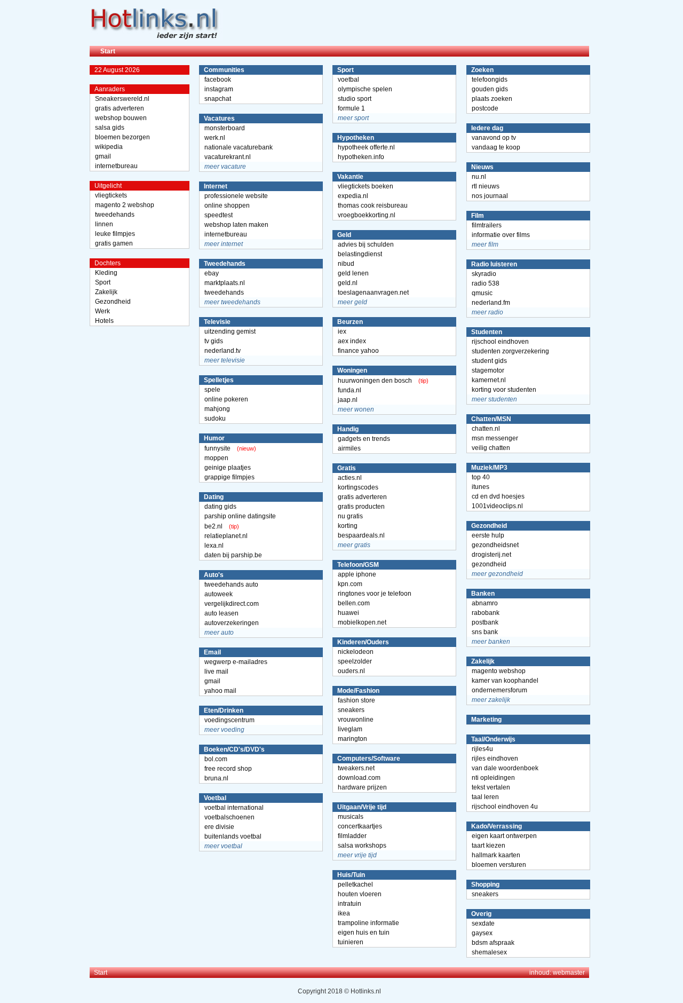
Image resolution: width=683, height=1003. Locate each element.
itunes (480, 487)
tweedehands (114, 214)
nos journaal (490, 196)
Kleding (106, 273)
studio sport (354, 98)
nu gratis (350, 516)
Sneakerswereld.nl (122, 98)
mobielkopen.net (362, 622)
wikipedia (109, 147)
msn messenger (495, 438)
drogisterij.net (491, 554)
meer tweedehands (232, 302)
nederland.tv (222, 350)
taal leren (485, 797)
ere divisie (219, 827)
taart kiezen (488, 845)
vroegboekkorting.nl (366, 215)
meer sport (353, 118)
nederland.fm (491, 302)
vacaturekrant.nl (227, 157)
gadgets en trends (364, 439)
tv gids (213, 341)
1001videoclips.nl (497, 506)
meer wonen (356, 409)
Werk (102, 311)
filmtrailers (487, 225)
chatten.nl (486, 428)
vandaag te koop (496, 147)
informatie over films (501, 235)
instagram (218, 89)
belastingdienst (360, 254)
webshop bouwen (121, 118)
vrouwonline (356, 719)
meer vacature (225, 166)
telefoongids (489, 79)
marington (352, 739)
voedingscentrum (229, 720)
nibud (346, 263)
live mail (216, 671)
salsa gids (109, 127)
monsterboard (224, 128)
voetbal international (234, 807)
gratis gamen (114, 243)
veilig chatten (491, 448)
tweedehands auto (231, 584)
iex (342, 331)
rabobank (485, 613)
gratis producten (361, 506)
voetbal (348, 79)
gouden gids (490, 89)
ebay (211, 273)
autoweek (218, 594)
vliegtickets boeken (365, 186)
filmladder (352, 836)
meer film (485, 244)
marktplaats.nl (224, 283)
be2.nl (213, 526)
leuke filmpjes (115, 234)
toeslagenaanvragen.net (373, 292)
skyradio (484, 274)
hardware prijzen (362, 787)
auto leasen (221, 613)
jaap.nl (348, 400)
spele (212, 389)
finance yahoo (358, 350)
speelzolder (355, 661)
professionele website (236, 196)
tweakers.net (356, 768)
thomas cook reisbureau (373, 205)
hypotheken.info (361, 157)
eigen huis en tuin (364, 932)
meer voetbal (223, 846)
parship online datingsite (240, 516)
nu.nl (479, 176)
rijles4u (482, 749)
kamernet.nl (489, 380)
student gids (489, 361)
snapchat (217, 98)
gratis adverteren (119, 108)
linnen (104, 224)
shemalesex (489, 952)
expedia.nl (353, 196)
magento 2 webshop (124, 205)
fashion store (356, 700)
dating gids (220, 506)
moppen (216, 458)
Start (107, 51)
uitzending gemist (230, 331)
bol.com (215, 759)
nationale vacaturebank (238, 147)
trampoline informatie (368, 923)
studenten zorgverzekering (510, 351)
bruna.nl (216, 778)
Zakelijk (106, 292)
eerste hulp (488, 535)
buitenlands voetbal (232, 836)
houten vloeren (360, 894)
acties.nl (350, 477)
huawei (348, 613)
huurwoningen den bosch (375, 380)
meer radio (487, 312)
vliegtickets (111, 195)
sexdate (483, 923)
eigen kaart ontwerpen (504, 836)
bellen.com (354, 603)
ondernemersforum (499, 690)
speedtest (218, 215)
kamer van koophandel (505, 680)
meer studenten (494, 399)
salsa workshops (362, 845)
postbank (485, 622)
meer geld (352, 302)
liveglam (350, 729)
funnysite (217, 448)
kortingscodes (358, 487)
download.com (359, 777)
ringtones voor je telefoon (374, 593)
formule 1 (351, 108)
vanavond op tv (494, 137)
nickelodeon (356, 651)
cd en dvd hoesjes (498, 496)
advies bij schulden (366, 244)
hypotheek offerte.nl (366, 147)
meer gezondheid (497, 574)
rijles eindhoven (495, 758)
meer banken (491, 641)
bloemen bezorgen (122, 137)
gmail (103, 156)
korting (348, 526)
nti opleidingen (493, 777)
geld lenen (353, 273)
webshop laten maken (236, 224)
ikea (344, 913)
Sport (102, 282)
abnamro (485, 603)
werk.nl (214, 137)
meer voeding (224, 729)
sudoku (215, 418)
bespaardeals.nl (361, 535)
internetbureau (116, 166)
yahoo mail (220, 690)
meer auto (219, 632)
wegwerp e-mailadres (235, 662)
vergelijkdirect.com (231, 603)
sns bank (485, 632)
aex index (352, 341)
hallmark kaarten (496, 855)
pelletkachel (355, 884)
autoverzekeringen (231, 623)
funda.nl (349, 390)
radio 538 (485, 283)
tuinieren (350, 942)
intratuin (349, 903)
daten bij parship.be (233, 555)
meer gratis (354, 545)
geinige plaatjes (227, 467)
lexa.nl (214, 545)
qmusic (482, 293)
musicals (350, 816)
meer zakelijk (491, 700)
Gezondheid (113, 301)
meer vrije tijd (357, 855)
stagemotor (488, 370)
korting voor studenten (504, 389)
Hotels (104, 321)
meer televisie (224, 360)
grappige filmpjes (229, 477)
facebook (217, 79)
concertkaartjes (360, 826)
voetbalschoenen (229, 817)
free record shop (228, 768)
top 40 (481, 477)
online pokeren (226, 399)
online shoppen (227, 205)
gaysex (482, 933)
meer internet (223, 244)
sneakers (351, 710)
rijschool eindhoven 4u (505, 806)
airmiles (349, 448)
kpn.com (350, 584)
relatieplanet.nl (226, 536)
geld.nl (348, 283)
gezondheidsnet (495, 545)
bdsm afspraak (493, 942)
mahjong (217, 409)
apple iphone (357, 574)
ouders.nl (351, 671)
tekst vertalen (491, 787)
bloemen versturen (499, 864)
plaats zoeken (492, 98)
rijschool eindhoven (500, 341)
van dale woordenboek (505, 768)
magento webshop (499, 671)
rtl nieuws (485, 186)
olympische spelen (365, 89)
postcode (485, 108)
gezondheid (489, 564)
